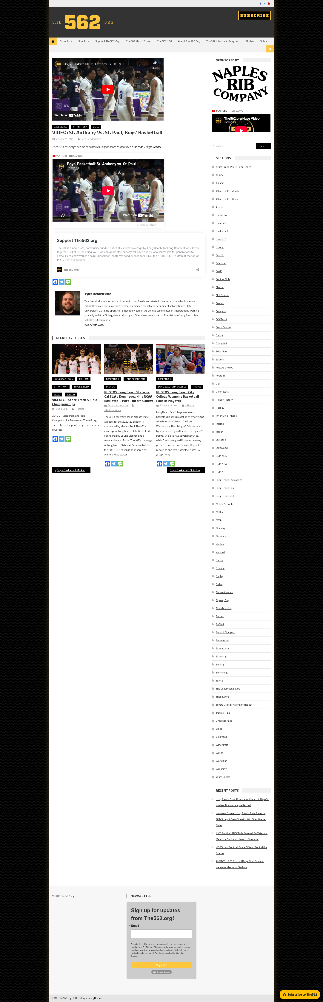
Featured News (224, 367)
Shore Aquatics (224, 592)
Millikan (84, 379)
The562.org (222, 696)
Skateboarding (224, 608)
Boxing (220, 247)
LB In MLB (221, 456)
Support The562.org (107, 41)
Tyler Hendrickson (91, 139)
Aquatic (220, 183)
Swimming (221, 672)
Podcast (220, 552)
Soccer (220, 616)
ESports (220, 359)
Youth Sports (223, 777)
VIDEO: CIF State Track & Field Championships (74, 402)
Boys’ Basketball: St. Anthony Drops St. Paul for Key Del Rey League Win (187, 470)
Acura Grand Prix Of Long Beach (233, 167)
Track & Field (81, 386)
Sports (82, 41)
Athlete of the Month (227, 191)
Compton (221, 311)
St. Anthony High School (145, 146)
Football (220, 375)
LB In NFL (221, 472)
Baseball (221, 223)
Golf (218, 383)
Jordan (219, 432)
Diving (219, 335)
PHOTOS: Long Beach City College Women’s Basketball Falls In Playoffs (177, 396)
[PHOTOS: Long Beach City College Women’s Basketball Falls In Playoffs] (180, 359)
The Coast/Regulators (228, 688)
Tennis (219, 680)
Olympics (221, 536)
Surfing (220, 664)
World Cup (221, 761)
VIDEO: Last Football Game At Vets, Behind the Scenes (241, 850)
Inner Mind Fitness (226, 416)
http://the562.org (94, 324)
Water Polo (222, 745)
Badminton (222, 215)
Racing (219, 560)
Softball (220, 624)
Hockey (220, 408)
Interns (220, 424)
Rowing (220, 568)
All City (219, 175)
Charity (220, 287)
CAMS (219, 271)
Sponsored (222, 640)
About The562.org (189, 41)
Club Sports (222, 295)
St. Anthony (80, 127)
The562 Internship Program (222, 41)
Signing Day (222, 600)
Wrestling (221, 769)
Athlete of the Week (227, 199)
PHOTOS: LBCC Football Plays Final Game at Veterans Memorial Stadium (240, 864)
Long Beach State (135, 379)
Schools (64, 41)
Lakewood (222, 448)
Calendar (221, 263)
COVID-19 (221, 319)
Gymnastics (222, 391)
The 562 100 (164, 41)
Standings (221, 656)
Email (135, 925)
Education (221, 351)
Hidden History (224, 400)
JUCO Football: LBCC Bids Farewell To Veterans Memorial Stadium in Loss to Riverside (241, 836)
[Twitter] (61, 282)
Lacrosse (221, 440)
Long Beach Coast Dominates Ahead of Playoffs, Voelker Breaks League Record (242, 802)
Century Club (223, 279)
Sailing (219, 584)
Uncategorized (224, 721)
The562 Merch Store (138, 41)
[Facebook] (55, 282)
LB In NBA (221, 464)
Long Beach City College (172, 386)
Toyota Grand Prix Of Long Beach (234, 705)
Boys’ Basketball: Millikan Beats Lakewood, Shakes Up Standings (73, 470)
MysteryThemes (93, 998)
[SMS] (68, 282)
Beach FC (221, 239)
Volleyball (221, 737)
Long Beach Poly (63, 379)
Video (263, 41)
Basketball (60, 127)
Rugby (219, 576)
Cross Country (223, 327)
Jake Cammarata (112, 410)
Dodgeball (221, 343)
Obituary (220, 528)
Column (220, 303)
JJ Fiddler (79, 409)
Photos (250, 41)
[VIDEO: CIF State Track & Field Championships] (76, 359)
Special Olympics (225, 632)
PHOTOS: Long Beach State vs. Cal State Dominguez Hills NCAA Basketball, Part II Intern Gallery (128, 396)
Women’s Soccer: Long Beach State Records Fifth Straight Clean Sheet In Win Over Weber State (241, 819)
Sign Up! (161, 965)
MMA (219, 520)
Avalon (220, 207)
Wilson (71, 394)
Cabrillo (220, 255)
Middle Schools (224, 504)
